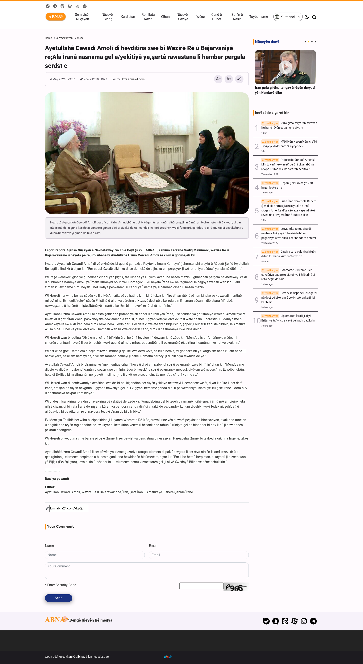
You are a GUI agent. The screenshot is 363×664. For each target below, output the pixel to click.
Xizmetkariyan (64, 38)
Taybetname (258, 17)
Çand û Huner (216, 17)
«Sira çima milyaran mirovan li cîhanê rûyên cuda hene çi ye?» (289, 125)
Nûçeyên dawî (267, 42)
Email (153, 546)
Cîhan (165, 17)
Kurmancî (287, 17)
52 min (264, 261)
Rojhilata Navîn (148, 17)
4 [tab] (315, 41)
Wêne (200, 17)
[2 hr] (285, 67)
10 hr (264, 133)
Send (58, 598)
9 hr (263, 151)
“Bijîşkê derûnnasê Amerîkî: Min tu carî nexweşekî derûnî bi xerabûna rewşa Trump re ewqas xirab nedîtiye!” (288, 164)
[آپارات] (294, 621)
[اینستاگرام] (304, 621)
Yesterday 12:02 (269, 174)
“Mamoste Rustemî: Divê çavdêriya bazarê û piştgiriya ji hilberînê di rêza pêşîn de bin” (288, 274)
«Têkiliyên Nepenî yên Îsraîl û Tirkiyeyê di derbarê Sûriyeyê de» (289, 144)
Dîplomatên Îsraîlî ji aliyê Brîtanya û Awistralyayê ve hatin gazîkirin (288, 318)
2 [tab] (308, 41)
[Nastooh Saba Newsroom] (170, 656)
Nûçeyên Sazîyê (183, 17)
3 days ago (266, 192)
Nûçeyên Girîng (108, 17)
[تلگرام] (313, 621)
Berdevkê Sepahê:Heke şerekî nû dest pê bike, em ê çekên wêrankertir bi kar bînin (289, 297)
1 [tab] (305, 41)
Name (49, 546)
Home (48, 38)
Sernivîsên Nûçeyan (82, 17)
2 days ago (266, 284)
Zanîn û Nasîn (237, 17)
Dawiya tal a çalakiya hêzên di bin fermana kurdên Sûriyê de (288, 254)
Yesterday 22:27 (269, 243)
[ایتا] (285, 621)
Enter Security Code (60, 585)
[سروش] (275, 621)
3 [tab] (312, 41)
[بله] (266, 621)
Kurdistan (128, 17)
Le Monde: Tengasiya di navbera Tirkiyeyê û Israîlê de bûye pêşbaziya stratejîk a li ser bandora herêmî (288, 233)
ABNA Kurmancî (56, 16)
